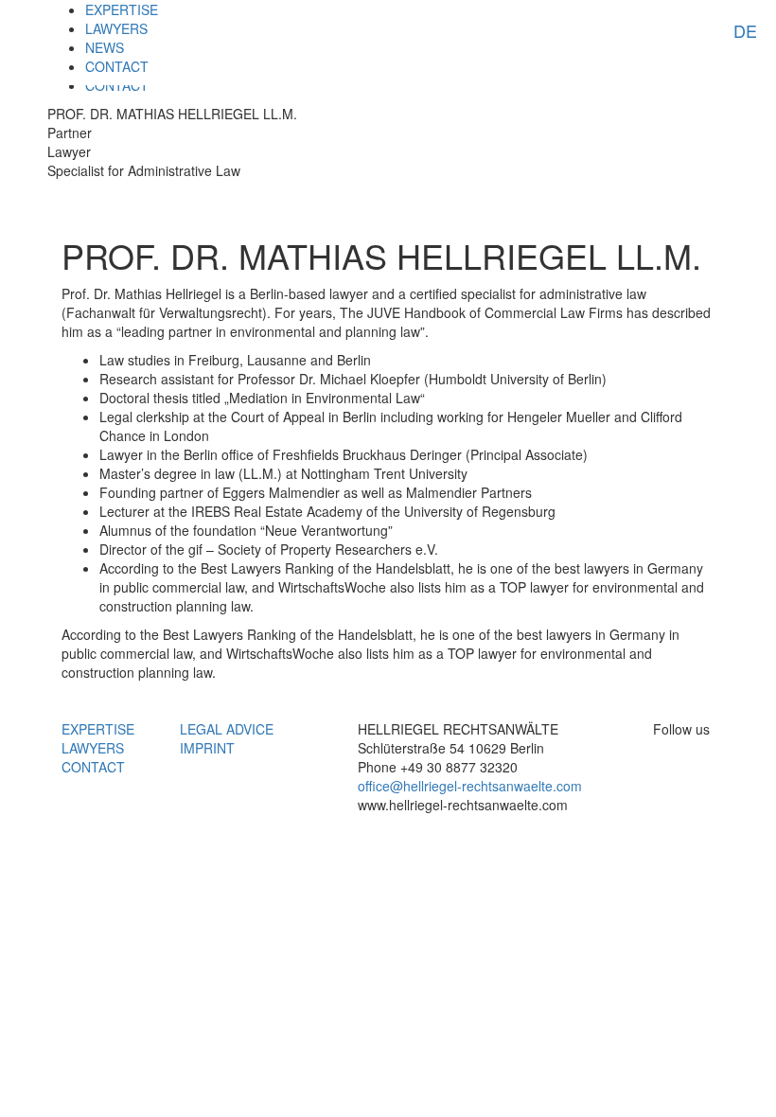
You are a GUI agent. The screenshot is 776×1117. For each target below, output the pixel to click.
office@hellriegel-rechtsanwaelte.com (470, 785)
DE (745, 30)
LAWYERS (116, 28)
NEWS (104, 47)
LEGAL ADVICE (226, 728)
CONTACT (117, 66)
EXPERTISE (121, 9)
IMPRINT (207, 747)
